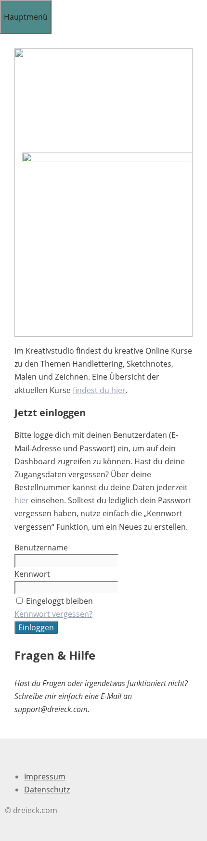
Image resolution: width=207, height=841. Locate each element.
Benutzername (41, 547)
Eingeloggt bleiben (59, 601)
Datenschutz (47, 789)
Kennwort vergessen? (53, 614)
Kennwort (32, 574)
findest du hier (99, 390)
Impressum (44, 776)
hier (21, 500)
